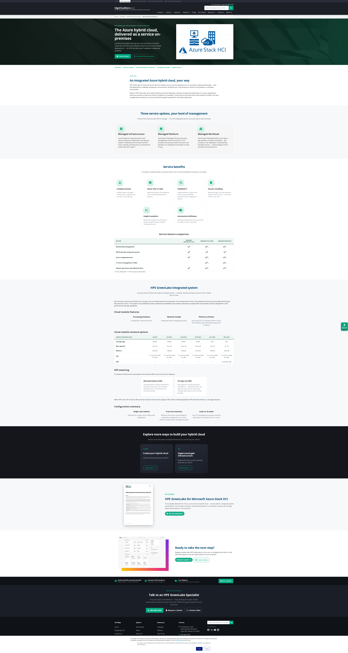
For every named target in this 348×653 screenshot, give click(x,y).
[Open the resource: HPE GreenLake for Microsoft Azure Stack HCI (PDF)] (138, 504)
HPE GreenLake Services (134, 16)
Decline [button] (207, 649)
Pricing (194, 12)
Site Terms (161, 634)
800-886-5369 (229, 4)
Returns (160, 630)
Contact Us (220, 12)
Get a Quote (226, 581)
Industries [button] (186, 12)
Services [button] (168, 12)
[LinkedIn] (218, 629)
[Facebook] (208, 629)
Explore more (176, 67)
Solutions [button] (177, 12)
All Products (140, 627)
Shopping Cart (120, 630)
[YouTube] (215, 629)
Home (116, 16)
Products (122, 16)
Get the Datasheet (176, 514)
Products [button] (160, 12)
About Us (229, 12)
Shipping (160, 627)
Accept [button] (199, 649)
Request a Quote (175, 610)
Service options (128, 67)
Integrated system (163, 67)
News (138, 630)
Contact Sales (124, 56)
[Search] (231, 622)
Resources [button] (211, 12)
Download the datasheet (145, 56)
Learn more (149, 468)
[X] (212, 629)
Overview (118, 67)
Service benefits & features (145, 67)
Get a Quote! (202, 12)
